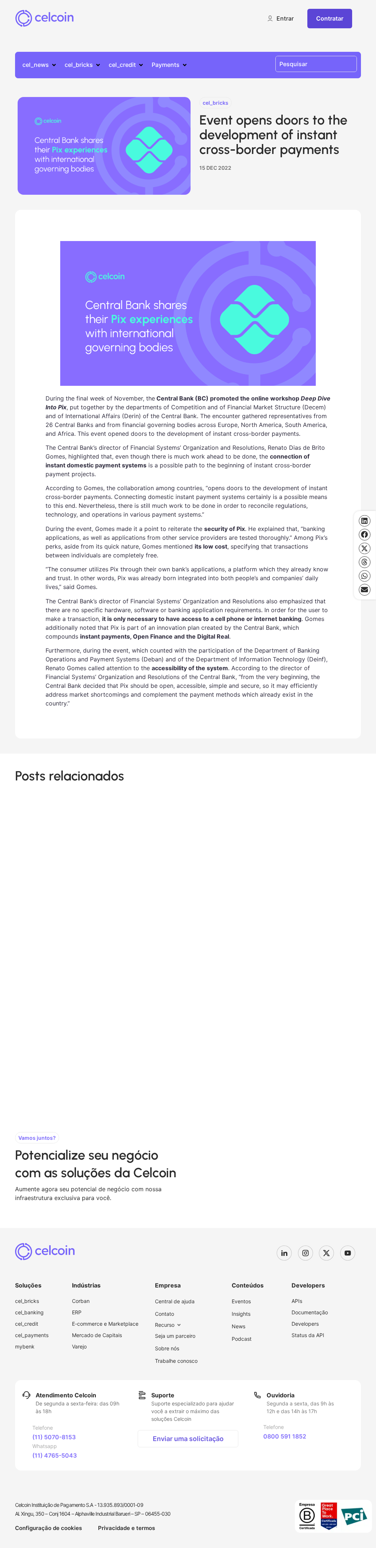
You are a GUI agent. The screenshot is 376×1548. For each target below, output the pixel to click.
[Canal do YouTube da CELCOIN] (350, 1253)
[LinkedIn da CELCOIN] (287, 1253)
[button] (280, 18)
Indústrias (86, 1285)
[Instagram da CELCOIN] (308, 1253)
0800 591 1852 (284, 1436)
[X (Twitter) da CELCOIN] (329, 1253)
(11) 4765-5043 (54, 1455)
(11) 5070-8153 (54, 1437)
